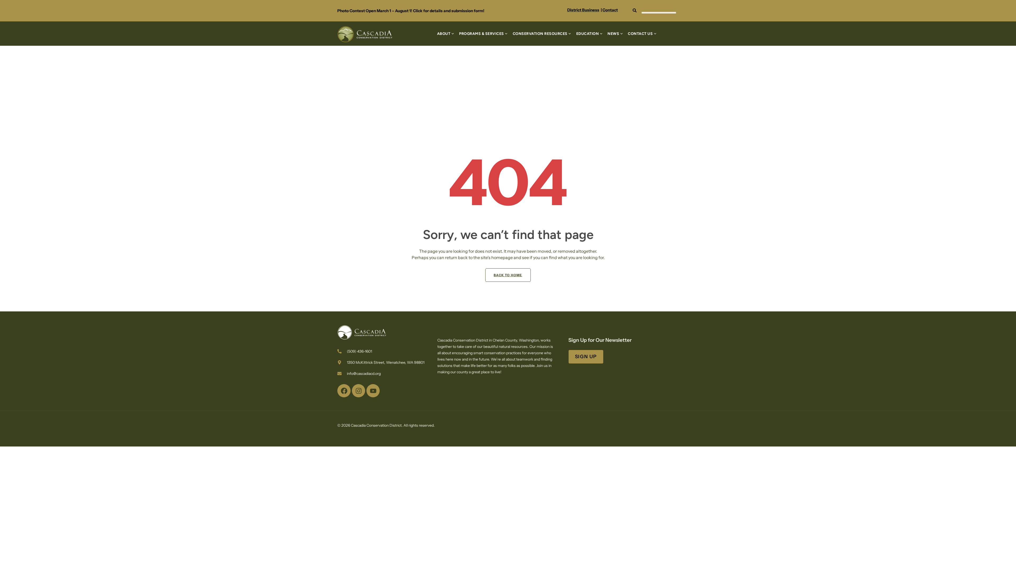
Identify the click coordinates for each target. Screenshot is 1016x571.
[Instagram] (358, 390)
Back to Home (508, 275)
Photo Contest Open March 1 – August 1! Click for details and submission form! (410, 10)
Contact (610, 9)
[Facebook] (344, 390)
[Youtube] (373, 390)
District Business (583, 9)
